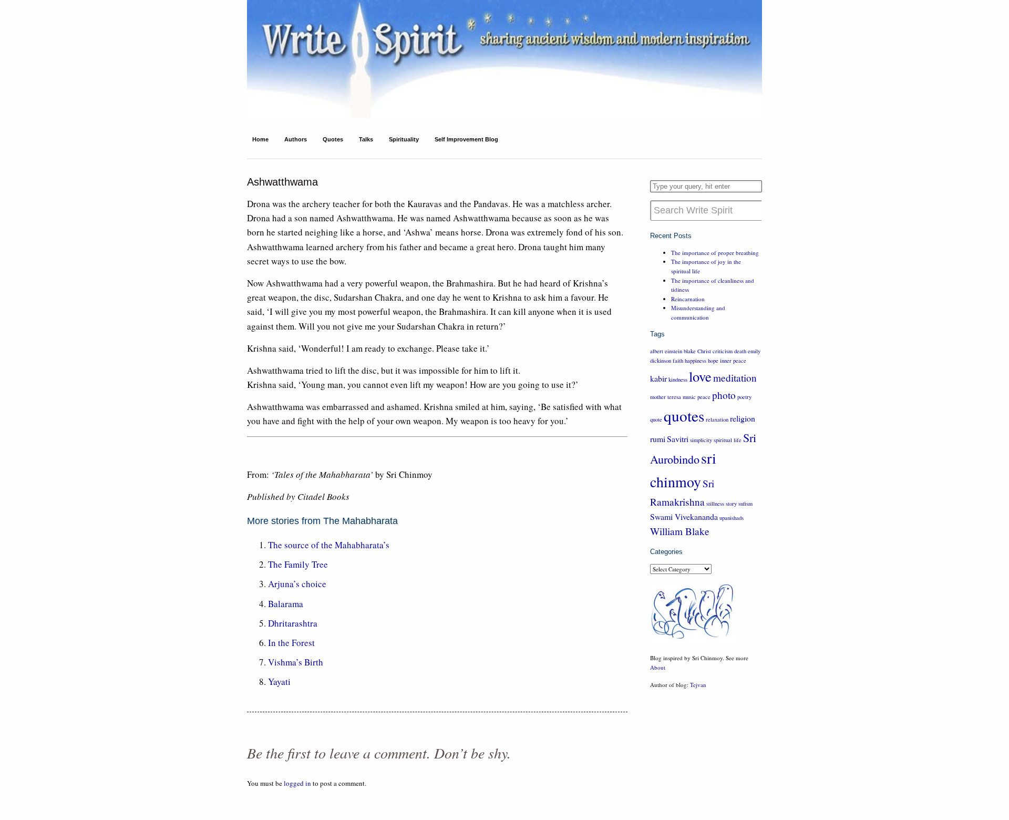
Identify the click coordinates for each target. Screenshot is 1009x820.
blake (690, 351)
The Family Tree (298, 564)
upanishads (731, 517)
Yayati (279, 681)
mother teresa (665, 397)
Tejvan (698, 685)
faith (678, 360)
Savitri (677, 438)
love (700, 376)
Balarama (285, 604)
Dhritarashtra (292, 623)
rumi (657, 438)
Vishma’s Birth (295, 662)
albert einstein (666, 351)
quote (656, 419)
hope (713, 360)
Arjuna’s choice (297, 584)
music (689, 397)
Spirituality (404, 139)
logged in (297, 783)
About (657, 667)
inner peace (733, 360)
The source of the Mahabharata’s (328, 545)
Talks (366, 139)
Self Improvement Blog (466, 139)
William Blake (679, 531)
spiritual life (728, 440)
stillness (715, 503)
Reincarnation (688, 299)
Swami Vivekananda (684, 516)
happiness (695, 360)
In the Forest (291, 643)
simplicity (701, 440)
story (731, 503)
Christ (704, 351)
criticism (723, 351)
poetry (744, 397)
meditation (735, 377)
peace (704, 397)
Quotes (333, 139)
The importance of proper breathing (715, 253)
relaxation (717, 419)
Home (260, 139)
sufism (745, 503)
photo (724, 395)
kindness (677, 379)
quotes (684, 415)
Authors (295, 139)
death (740, 351)
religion (742, 418)
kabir (658, 378)
